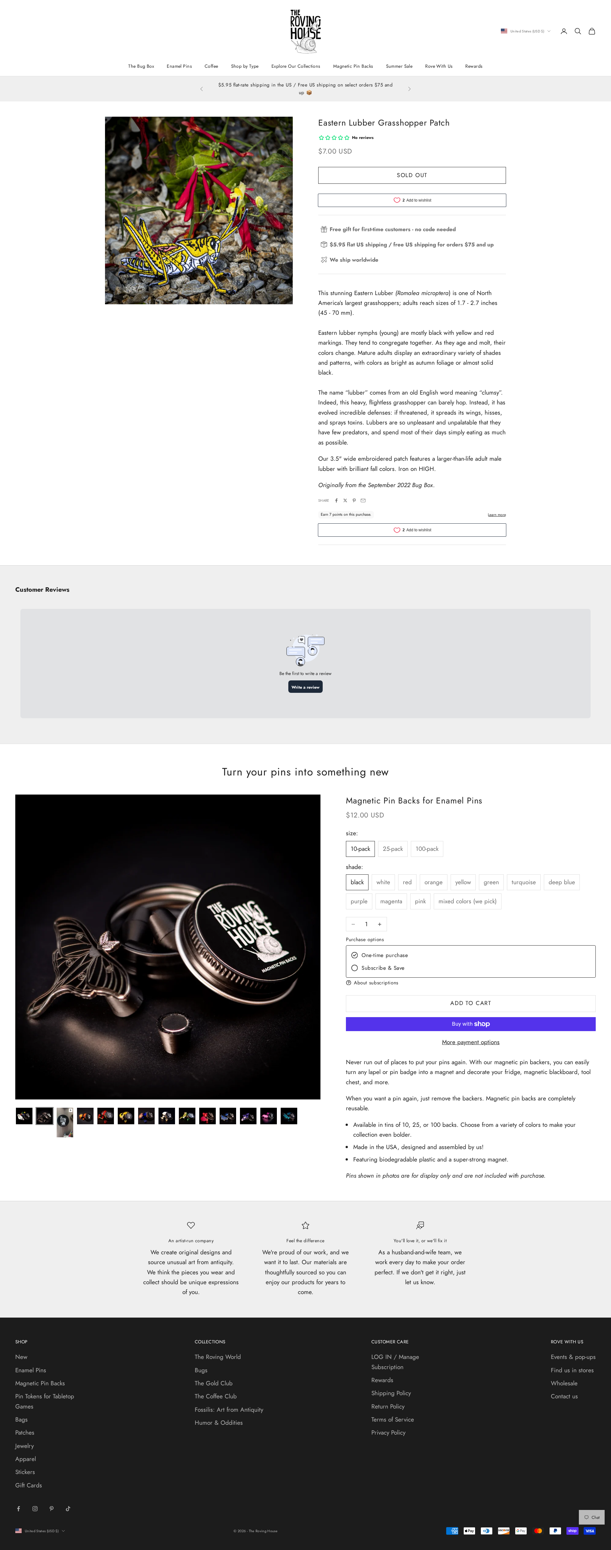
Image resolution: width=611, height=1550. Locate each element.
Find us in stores (572, 1370)
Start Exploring (318, 93)
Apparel (25, 1459)
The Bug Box (141, 66)
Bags (21, 1419)
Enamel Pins (179, 66)
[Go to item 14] (289, 1116)
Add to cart (470, 1003)
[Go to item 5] (106, 1116)
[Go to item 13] (268, 1116)
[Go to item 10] (207, 1116)
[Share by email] (363, 500)
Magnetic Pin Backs (353, 66)
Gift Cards (28, 1485)
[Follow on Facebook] (18, 1508)
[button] (471, 982)
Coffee (211, 66)
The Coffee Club (216, 1396)
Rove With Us (439, 66)
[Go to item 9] (187, 1116)
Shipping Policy (391, 1393)
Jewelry (24, 1446)
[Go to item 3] (65, 1122)
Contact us (564, 1396)
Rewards (473, 66)
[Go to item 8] (167, 1116)
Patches (24, 1432)
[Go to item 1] (24, 1116)
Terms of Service (392, 1419)
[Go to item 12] (248, 1116)
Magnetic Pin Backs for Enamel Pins (414, 801)
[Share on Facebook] (336, 500)
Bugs (201, 1370)
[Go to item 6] (126, 1116)
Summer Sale (399, 66)
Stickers (25, 1472)
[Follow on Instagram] (35, 1508)
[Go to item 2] (44, 1116)
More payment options (471, 1042)
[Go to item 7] (146, 1116)
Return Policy (387, 1406)
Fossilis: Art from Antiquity (229, 1409)
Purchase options (365, 939)
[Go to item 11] (228, 1116)
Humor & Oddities (219, 1422)
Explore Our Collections (295, 66)
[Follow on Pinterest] (51, 1508)
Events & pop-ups (573, 1357)
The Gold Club (214, 1383)
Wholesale (564, 1383)
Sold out (412, 175)
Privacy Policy (388, 1432)
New (21, 1357)
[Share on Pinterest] (354, 500)
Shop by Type (245, 66)
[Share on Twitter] (345, 500)
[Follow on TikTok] (68, 1508)
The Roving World (218, 1357)
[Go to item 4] (85, 1116)
